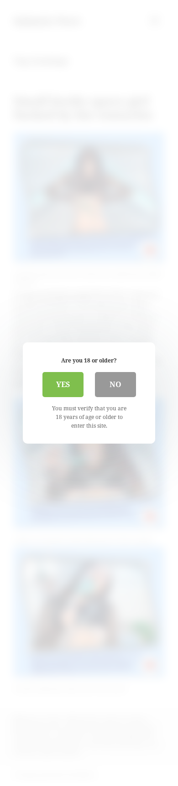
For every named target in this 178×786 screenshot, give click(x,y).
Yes (63, 384)
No (115, 384)
